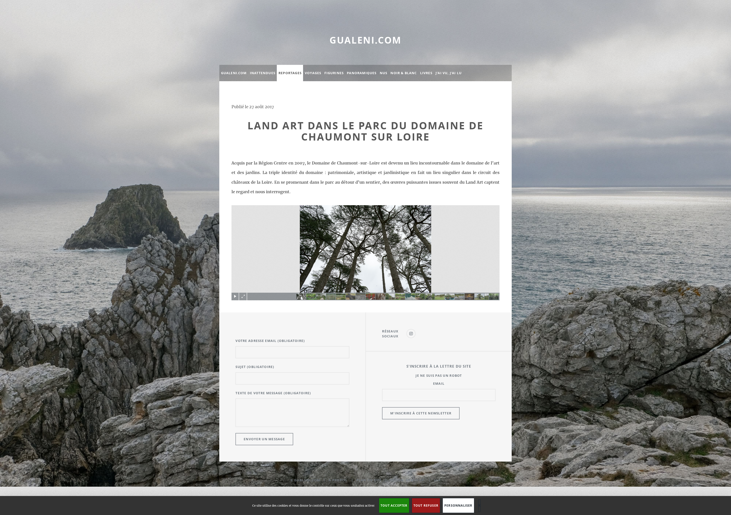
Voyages (313, 73)
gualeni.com (365, 40)
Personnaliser (458, 505)
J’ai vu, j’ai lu (449, 73)
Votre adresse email (270, 341)
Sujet (254, 367)
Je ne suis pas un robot (439, 375)
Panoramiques (361, 73)
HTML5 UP (415, 480)
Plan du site (368, 480)
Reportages (290, 73)
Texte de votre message (273, 393)
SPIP (437, 480)
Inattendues (262, 73)
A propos (338, 480)
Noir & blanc (403, 73)
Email (439, 383)
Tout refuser (425, 505)
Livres (426, 73)
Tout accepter (394, 505)
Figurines (334, 73)
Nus (383, 73)
